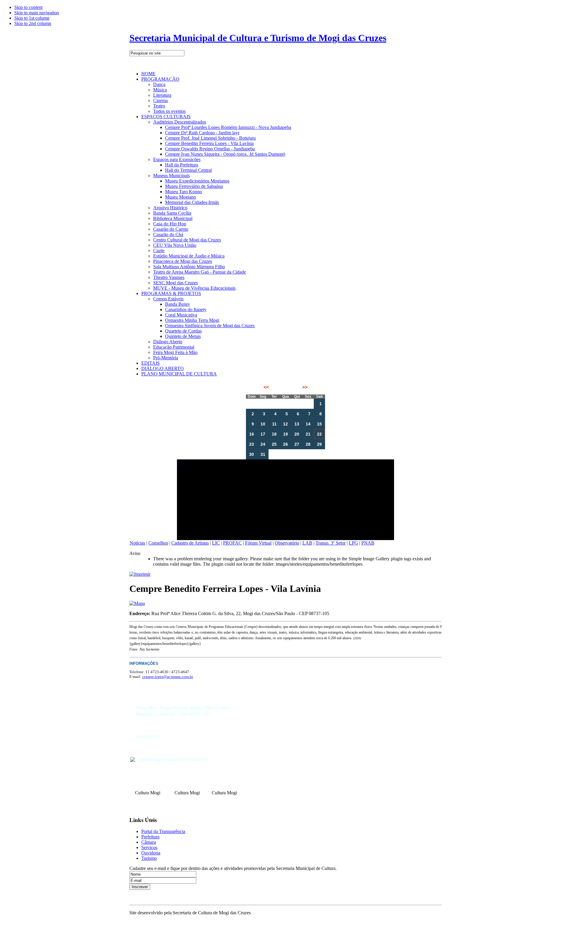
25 (274, 444)
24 (263, 444)
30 (251, 454)
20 (296, 434)
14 (308, 424)
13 (296, 424)
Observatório (287, 542)
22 (319, 434)
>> (304, 387)
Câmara (148, 842)
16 (251, 434)
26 (285, 444)
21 (308, 434)
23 (251, 444)
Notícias (137, 542)
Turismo (149, 858)
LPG (353, 542)
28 (308, 444)
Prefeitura (150, 836)
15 (319, 424)
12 (285, 424)
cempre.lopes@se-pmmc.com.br (167, 676)
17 (263, 434)
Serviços (149, 847)
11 (274, 424)
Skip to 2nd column (32, 23)
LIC (216, 542)
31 (263, 454)
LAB (307, 542)
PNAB (367, 542)
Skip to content (28, 7)
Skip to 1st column (31, 18)
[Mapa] (137, 603)
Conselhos (158, 542)
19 (285, 434)
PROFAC (232, 542)
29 (319, 444)
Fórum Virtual (258, 542)
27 (296, 444)
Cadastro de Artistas (190, 542)
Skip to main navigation (36, 12)
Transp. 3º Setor (331, 542)
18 (274, 434)
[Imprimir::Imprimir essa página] (139, 574)
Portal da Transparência (163, 831)
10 (263, 424)
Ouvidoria (150, 852)
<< (266, 387)
